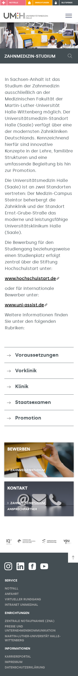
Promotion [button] (28, 418)
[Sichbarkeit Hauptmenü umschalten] (69, 15)
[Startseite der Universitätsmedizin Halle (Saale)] (26, 15)
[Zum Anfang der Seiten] (73, 558)
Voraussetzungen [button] (36, 355)
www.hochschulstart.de (30, 278)
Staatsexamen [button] (33, 402)
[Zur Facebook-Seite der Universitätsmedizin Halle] (32, 566)
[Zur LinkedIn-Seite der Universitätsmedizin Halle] (20, 566)
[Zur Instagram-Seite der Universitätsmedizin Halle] (8, 566)
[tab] (39, 355)
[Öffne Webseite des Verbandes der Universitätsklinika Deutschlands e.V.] (26, 541)
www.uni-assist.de (24, 304)
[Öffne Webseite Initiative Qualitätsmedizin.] (9, 542)
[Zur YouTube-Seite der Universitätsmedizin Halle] (44, 566)
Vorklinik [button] (26, 370)
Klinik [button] (21, 386)
